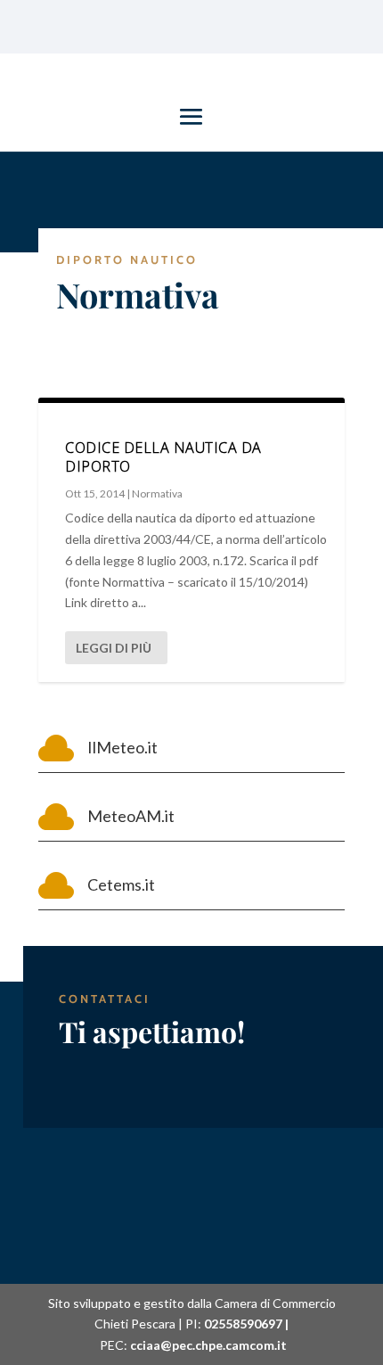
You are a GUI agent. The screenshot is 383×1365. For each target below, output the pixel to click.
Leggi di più (113, 647)
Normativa (157, 493)
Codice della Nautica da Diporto (163, 457)
